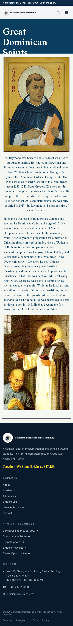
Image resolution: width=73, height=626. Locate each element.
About (6, 484)
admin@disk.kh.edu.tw (18, 593)
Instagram (21, 620)
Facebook (8, 620)
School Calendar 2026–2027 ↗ (21, 530)
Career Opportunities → (16, 553)
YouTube (34, 620)
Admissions (9, 496)
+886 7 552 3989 (16, 586)
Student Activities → (14, 547)
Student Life (10, 501)
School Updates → (13, 541)
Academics (9, 490)
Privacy (45, 620)
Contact (7, 512)
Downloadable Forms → (16, 536)
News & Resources (13, 507)
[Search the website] (58, 12)
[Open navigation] (66, 12)
